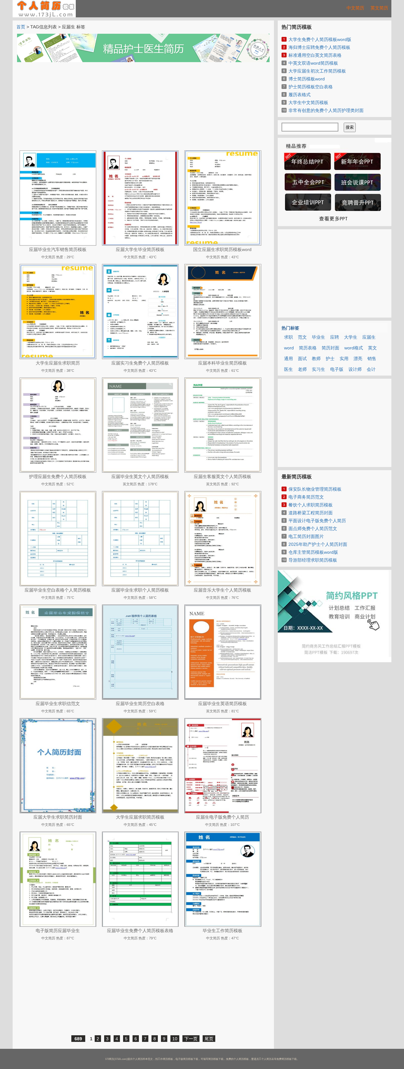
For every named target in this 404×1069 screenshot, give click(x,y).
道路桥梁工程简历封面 (310, 512)
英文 (372, 347)
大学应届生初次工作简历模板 (317, 70)
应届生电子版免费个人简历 (222, 817)
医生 (288, 369)
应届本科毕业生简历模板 (222, 362)
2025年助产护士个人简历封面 (317, 544)
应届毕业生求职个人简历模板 (140, 590)
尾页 (209, 1038)
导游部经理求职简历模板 (312, 560)
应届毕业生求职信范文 (58, 703)
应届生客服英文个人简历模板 (222, 476)
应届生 (369, 337)
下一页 (191, 1038)
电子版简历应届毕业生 (58, 930)
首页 (20, 26)
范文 (302, 337)
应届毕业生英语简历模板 (222, 703)
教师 (316, 358)
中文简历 (355, 7)
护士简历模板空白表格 (310, 86)
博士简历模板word (306, 78)
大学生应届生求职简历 (58, 362)
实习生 (318, 369)
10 (174, 1038)
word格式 (353, 347)
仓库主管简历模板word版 (313, 552)
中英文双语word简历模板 (313, 63)
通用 (288, 358)
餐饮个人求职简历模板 (310, 504)
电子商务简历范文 (306, 496)
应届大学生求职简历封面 (57, 817)
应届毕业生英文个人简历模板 (140, 476)
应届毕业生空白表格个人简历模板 (58, 590)
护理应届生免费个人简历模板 (57, 476)
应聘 (334, 337)
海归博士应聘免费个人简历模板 (319, 47)
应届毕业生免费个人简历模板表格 (140, 930)
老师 (302, 369)
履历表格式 (299, 94)
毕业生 (318, 337)
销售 (371, 358)
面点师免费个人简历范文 (312, 528)
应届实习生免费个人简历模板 (140, 362)
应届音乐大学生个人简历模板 (222, 590)
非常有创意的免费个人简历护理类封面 (326, 110)
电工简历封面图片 (306, 536)
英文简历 (379, 7)
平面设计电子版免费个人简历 (317, 520)
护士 (330, 358)
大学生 (350, 337)
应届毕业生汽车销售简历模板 (57, 249)
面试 (302, 358)
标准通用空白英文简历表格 (315, 55)
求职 (288, 337)
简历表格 (308, 347)
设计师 (355, 369)
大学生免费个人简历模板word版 (319, 39)
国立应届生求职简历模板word (222, 249)
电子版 (336, 369)
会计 (371, 369)
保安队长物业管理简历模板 (315, 489)
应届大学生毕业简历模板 (140, 249)
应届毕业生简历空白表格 (140, 703)
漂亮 (358, 358)
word (289, 347)
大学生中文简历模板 (308, 102)
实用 (344, 358)
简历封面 (330, 347)
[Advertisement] (143, 106)
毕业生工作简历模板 (222, 930)
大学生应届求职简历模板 (140, 817)
